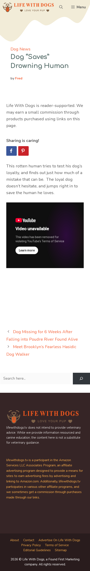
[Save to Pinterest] (23, 151)
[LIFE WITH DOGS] (28, 7)
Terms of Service (57, 545)
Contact (28, 540)
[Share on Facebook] (11, 151)
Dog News (20, 49)
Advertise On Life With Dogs (59, 540)
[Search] (81, 378)
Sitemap (61, 550)
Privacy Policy (31, 545)
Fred (18, 78)
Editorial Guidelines (37, 550)
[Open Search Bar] (61, 7)
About (14, 540)
